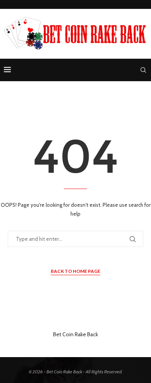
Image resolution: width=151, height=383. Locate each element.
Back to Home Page (75, 271)
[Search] (143, 70)
